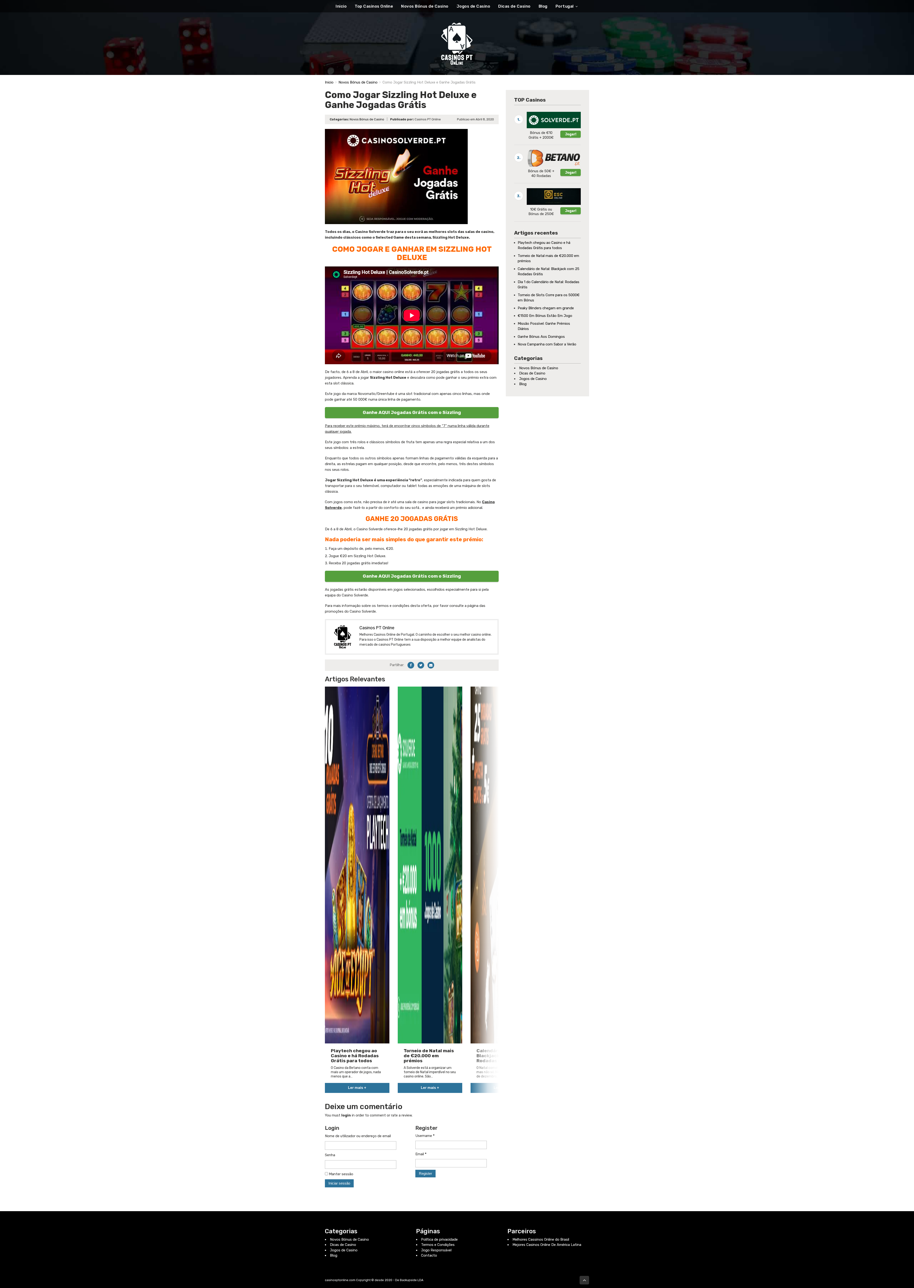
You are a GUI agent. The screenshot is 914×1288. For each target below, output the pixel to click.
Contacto (429, 1255)
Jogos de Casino (473, 6)
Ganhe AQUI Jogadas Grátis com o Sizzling (412, 412)
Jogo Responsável (436, 1250)
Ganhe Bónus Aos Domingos (541, 336)
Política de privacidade (439, 1239)
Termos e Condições (438, 1245)
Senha (330, 1155)
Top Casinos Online (374, 6)
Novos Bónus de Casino (424, 6)
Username (425, 1136)
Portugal (565, 6)
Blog (543, 6)
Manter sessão (340, 1174)
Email (421, 1154)
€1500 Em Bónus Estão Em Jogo (545, 316)
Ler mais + (357, 1088)
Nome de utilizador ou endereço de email (358, 1136)
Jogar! (570, 134)
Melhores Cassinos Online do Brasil (540, 1239)
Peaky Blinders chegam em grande (546, 308)
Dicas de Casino (514, 6)
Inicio (341, 6)
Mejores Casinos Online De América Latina (546, 1245)
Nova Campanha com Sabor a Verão (547, 344)
